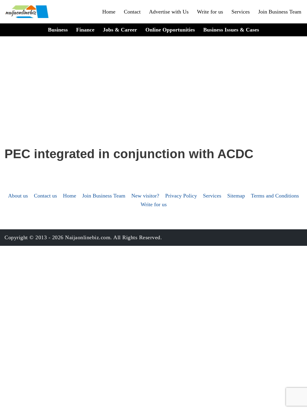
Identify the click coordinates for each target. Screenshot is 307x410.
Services (240, 12)
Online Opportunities (170, 30)
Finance (85, 30)
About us (18, 196)
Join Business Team (279, 12)
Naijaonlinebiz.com (87, 237)
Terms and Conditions (275, 196)
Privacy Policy (181, 196)
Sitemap (236, 196)
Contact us (45, 196)
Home (108, 12)
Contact (132, 12)
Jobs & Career (120, 30)
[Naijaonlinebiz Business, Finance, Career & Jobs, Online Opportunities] (27, 11)
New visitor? (145, 196)
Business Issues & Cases (231, 30)
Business (58, 30)
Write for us (210, 12)
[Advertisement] (153, 99)
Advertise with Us (169, 12)
